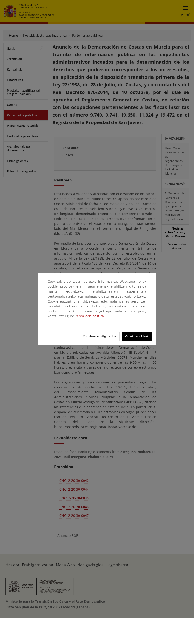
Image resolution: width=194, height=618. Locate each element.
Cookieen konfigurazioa (99, 336)
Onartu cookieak (137, 336)
